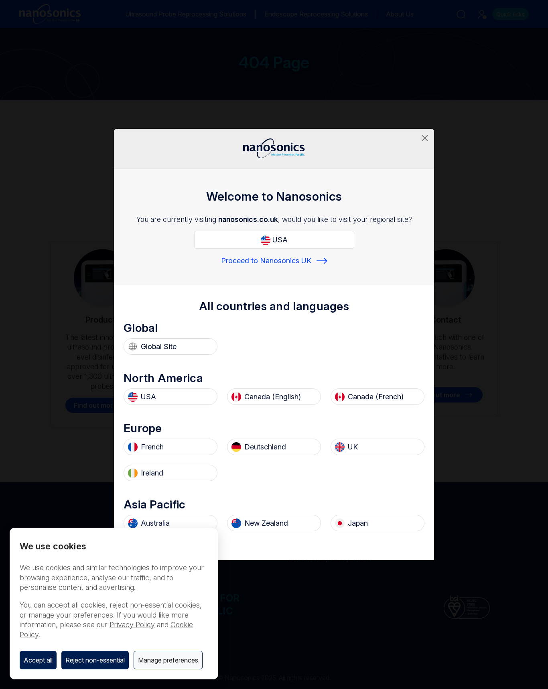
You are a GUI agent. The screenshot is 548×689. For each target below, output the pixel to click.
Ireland (152, 473)
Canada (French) (376, 396)
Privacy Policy (132, 624)
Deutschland (265, 447)
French (152, 447)
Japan (358, 523)
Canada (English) (272, 396)
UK (353, 447)
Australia (155, 523)
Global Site (159, 346)
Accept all (38, 660)
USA (279, 240)
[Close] (424, 138)
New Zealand (266, 523)
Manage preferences (168, 660)
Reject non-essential (95, 660)
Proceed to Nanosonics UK (266, 260)
